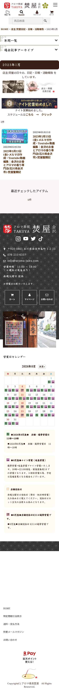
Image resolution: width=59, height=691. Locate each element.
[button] (7, 13)
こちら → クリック (39, 115)
